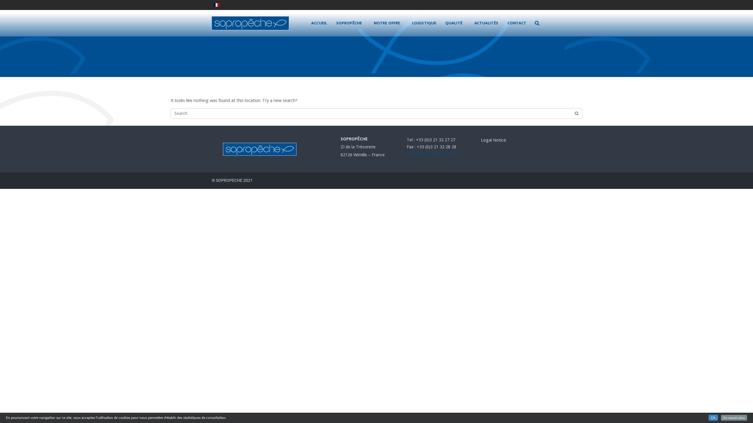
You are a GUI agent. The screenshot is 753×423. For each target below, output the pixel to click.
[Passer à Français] (216, 5)
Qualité (453, 23)
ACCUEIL (319, 23)
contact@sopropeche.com (432, 154)
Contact (517, 23)
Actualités (486, 23)
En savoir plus (734, 417)
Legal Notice (493, 140)
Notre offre (387, 23)
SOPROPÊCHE (349, 23)
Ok (713, 417)
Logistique (424, 23)
